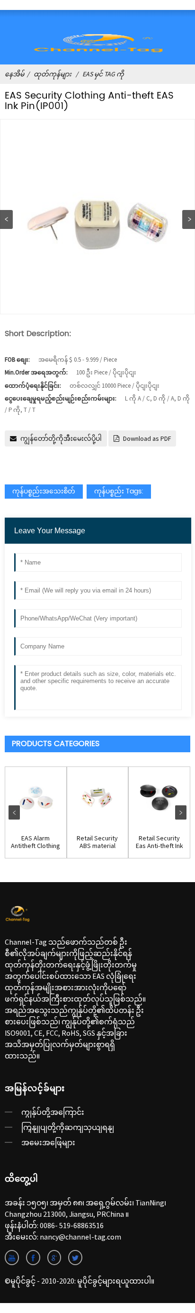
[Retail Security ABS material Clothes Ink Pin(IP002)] (97, 797)
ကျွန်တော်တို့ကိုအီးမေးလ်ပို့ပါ (61, 438)
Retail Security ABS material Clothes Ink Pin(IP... (97, 842)
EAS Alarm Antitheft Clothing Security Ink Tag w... (35, 842)
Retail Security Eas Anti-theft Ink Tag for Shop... (159, 842)
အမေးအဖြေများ (48, 1142)
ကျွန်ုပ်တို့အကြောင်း (52, 1112)
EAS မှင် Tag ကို (103, 74)
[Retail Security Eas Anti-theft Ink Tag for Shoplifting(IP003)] (159, 797)
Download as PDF (147, 438)
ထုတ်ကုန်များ (52, 74)
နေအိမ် (14, 74)
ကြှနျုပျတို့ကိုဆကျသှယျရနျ (67, 1127)
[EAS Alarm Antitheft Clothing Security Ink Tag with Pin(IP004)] (35, 797)
